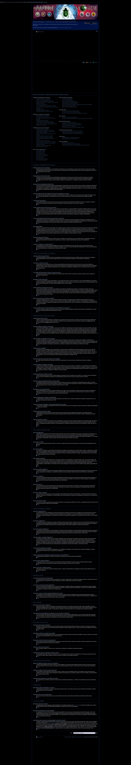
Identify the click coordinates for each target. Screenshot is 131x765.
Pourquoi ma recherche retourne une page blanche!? (71, 124)
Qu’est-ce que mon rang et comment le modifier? (45, 122)
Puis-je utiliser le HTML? (40, 151)
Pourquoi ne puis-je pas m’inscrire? (42, 110)
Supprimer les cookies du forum (77, 736)
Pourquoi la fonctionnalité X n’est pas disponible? (71, 143)
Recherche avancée (93, 24)
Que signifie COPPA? (40, 109)
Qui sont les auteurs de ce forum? (68, 142)
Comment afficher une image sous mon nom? (44, 121)
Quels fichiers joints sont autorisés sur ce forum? (71, 137)
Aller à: (71, 732)
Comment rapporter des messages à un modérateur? (46, 141)
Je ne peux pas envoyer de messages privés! (70, 110)
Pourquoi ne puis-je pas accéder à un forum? (44, 137)
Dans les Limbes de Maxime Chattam (64, 27)
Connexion (96, 62)
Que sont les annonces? (40, 156)
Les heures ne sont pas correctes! (42, 116)
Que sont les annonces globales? (42, 155)
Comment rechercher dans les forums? (69, 122)
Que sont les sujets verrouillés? (42, 158)
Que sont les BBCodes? (40, 150)
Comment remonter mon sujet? (42, 146)
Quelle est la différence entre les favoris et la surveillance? (72, 131)
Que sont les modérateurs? (67, 99)
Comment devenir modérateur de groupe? (69, 103)
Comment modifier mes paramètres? (43, 115)
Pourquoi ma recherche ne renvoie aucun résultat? (71, 123)
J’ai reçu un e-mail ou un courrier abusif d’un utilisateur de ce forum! (74, 113)
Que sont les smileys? (40, 152)
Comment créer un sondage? (41, 132)
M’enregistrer (89, 62)
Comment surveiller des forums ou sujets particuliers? (72, 132)
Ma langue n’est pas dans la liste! (42, 120)
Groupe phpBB (77, 705)
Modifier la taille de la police (97, 31)
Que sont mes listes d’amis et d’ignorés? (69, 117)
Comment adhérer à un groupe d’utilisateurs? (70, 102)
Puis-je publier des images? (41, 154)
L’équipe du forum (67, 736)
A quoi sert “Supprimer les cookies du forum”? (44, 111)
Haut (38, 172)
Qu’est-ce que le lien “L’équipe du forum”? (69, 106)
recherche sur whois (52, 722)
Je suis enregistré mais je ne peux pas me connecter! (46, 105)
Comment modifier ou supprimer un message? (44, 130)
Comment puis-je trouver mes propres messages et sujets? (73, 127)
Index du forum (41, 31)
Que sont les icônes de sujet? (41, 159)
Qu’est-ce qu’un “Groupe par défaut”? (69, 105)
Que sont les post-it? (40, 157)
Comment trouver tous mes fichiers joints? (70, 138)
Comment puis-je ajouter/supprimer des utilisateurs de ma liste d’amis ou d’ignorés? (77, 118)
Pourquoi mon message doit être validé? (43, 145)
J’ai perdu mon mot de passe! (41, 104)
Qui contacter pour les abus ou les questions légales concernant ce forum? (76, 145)
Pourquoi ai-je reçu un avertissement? (43, 140)
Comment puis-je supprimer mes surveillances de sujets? (72, 133)
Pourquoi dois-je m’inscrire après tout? (43, 99)
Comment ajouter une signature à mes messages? (45, 131)
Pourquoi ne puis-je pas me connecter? (43, 98)
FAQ (85, 62)
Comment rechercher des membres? (69, 125)
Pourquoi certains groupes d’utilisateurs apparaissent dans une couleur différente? (77, 104)
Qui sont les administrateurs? (67, 98)
